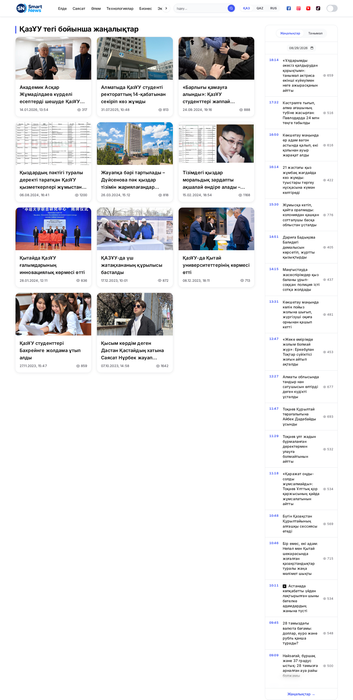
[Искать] (231, 8)
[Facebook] (289, 8)
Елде (62, 8)
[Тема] (332, 8)
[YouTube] (308, 8)
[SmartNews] (29, 8)
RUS (273, 8)
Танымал (315, 33)
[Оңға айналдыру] (166, 8)
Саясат (79, 8)
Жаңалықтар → (301, 694)
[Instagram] (298, 8)
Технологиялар (120, 8)
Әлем (96, 8)
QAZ (260, 8)
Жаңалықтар (290, 33)
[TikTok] (318, 8)
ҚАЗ (246, 8)
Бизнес (145, 8)
